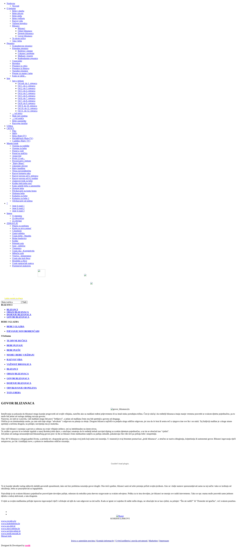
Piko (14, 131)
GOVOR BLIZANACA (18, 378)
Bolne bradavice (19, 238)
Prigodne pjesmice (20, 48)
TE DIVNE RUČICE (17, 340)
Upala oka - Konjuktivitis (23, 251)
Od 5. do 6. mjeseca (26, 96)
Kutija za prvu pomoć (21, 228)
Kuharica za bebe (20, 196)
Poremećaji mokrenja (21, 266)
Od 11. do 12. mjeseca (27, 111)
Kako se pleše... (19, 76)
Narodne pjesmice (20, 71)
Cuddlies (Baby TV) (21, 141)
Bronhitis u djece (19, 261)
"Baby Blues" (18, 163)
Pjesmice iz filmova (20, 68)
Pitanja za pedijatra (20, 226)
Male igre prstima (20, 116)
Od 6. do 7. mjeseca (26, 98)
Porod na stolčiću (19, 153)
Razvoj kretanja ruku (21, 173)
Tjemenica (16, 248)
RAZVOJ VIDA (14, 359)
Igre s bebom (18, 81)
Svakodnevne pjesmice (22, 46)
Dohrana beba (18, 193)
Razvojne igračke (20, 123)
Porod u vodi (18, 151)
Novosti (15, 6)
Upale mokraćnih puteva (23, 263)
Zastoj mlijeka (18, 233)
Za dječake (17, 221)
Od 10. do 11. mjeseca (27, 108)
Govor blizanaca (25, 36)
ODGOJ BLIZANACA (18, 374)
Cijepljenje (17, 231)
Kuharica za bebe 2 (20, 198)
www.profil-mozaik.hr (11, 533)
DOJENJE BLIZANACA (19, 383)
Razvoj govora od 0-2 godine (25, 178)
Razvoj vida (17, 21)
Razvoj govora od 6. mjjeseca (25, 176)
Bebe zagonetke (19, 121)
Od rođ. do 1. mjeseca (27, 83)
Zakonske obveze (20, 166)
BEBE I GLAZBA (15, 326)
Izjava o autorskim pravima (83, 541)
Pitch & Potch (84, 283)
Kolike (15, 241)
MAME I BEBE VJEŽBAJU (20, 355)
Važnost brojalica (19, 23)
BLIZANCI (12, 369)
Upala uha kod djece (21, 258)
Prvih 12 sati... (18, 158)
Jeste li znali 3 (18, 211)
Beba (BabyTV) (19, 136)
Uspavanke (17, 61)
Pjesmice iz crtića (19, 66)
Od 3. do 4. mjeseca (26, 91)
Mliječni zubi (18, 253)
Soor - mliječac (18, 246)
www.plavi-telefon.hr (10, 528)
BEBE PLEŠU (14, 350)
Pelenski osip (18, 243)
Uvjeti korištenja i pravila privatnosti (131, 541)
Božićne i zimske (25, 51)
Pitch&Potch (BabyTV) (22, 138)
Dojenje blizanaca (25, 33)
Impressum (164, 541)
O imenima (17, 216)
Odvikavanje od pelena (22, 201)
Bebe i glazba (18, 11)
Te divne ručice (19, 38)
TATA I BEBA (14, 392)
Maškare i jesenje (25, 56)
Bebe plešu (17, 16)
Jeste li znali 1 (18, 206)
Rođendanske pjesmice (28, 58)
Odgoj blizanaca (25, 31)
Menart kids (6, 536)
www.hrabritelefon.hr (10, 523)
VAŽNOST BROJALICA (19, 364)
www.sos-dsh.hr (8, 526)
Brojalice (16, 63)
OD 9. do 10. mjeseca (27, 106)
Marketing (153, 541)
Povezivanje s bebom (21, 161)
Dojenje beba (18, 188)
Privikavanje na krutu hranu (24, 191)
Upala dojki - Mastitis (21, 236)
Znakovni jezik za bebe (22, 181)
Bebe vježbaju (18, 18)
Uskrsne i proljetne (26, 53)
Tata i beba (17, 41)
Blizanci (15, 26)
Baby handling (18, 168)
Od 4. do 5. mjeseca (26, 93)
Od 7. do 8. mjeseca (26, 101)
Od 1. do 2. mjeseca (26, 86)
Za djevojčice (18, 218)
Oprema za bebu (19, 148)
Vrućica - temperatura (21, 256)
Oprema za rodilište (20, 146)
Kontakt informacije (105, 541)
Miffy (14, 133)
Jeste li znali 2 (18, 208)
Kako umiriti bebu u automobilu (26, 186)
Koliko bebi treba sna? (22, 183)
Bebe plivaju (17, 13)
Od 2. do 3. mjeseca (26, 88)
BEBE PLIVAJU (15, 345)
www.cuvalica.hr (8, 521)
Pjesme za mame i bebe (22, 73)
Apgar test (16, 156)
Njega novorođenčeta (21, 171)
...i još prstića (18, 118)
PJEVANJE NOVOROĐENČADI (23, 331)
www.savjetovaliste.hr (11, 531)
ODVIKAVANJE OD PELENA (22, 388)
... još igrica (17, 113)
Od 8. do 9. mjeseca (26, 103)
